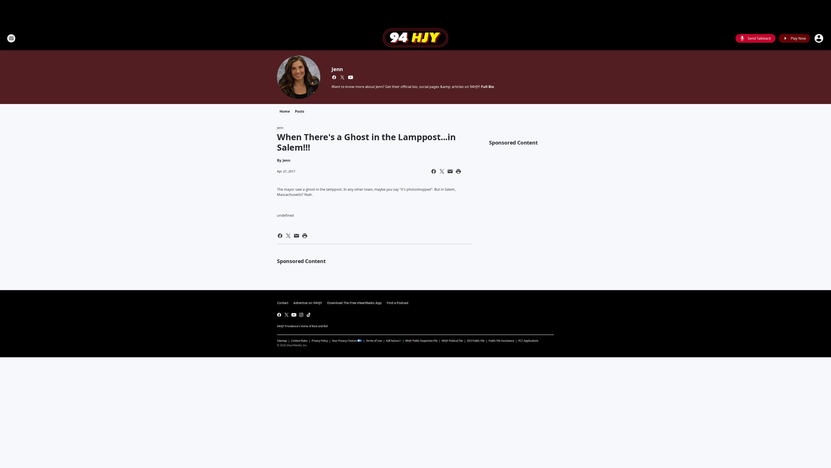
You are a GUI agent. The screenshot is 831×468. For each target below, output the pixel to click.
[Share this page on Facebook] (434, 171)
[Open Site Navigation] (11, 38)
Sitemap (282, 341)
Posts (299, 111)
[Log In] (819, 38)
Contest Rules (299, 341)
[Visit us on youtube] (350, 77)
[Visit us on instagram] (301, 314)
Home (285, 111)
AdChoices (392, 341)
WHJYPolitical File (452, 341)
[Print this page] (458, 171)
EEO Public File (476, 341)
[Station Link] (415, 38)
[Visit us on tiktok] (308, 314)
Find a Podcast (397, 303)
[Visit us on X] (342, 77)
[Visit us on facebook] (334, 77)
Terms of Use (374, 341)
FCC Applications (528, 340)
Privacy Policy (320, 341)
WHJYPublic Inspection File (421, 340)
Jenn (337, 69)
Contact (282, 303)
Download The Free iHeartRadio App (354, 303)
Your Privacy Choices (344, 341)
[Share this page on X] (442, 171)
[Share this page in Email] (450, 171)
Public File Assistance (501, 341)
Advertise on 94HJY (307, 303)
